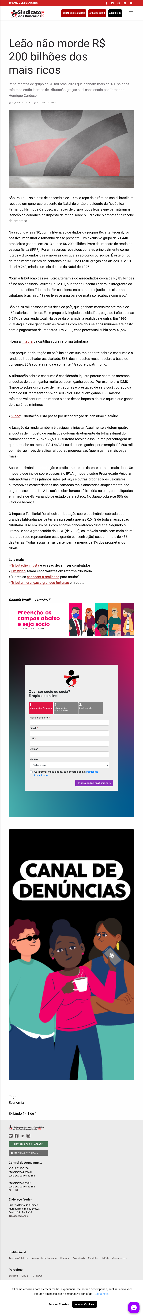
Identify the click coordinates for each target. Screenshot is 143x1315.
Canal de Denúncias (74, 13)
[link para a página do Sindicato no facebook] (106, 3)
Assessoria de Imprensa (44, 1258)
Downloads (79, 1258)
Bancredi (13, 1275)
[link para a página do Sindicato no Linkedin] (124, 3)
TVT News (36, 1275)
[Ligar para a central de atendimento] (10, 1190)
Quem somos (119, 1258)
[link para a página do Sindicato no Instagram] (118, 3)
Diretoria (65, 1258)
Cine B (24, 1275)
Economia (16, 1102)
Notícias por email (26, 1153)
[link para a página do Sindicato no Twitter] (112, 3)
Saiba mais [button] (101, 1293)
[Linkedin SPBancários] (23, 1135)
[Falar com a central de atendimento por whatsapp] (17, 1190)
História (105, 1258)
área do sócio (97, 13)
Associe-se (115, 13)
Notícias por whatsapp (28, 1144)
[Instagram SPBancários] (29, 1135)
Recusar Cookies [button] (58, 1304)
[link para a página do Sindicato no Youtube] (131, 3)
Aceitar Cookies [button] (84, 1304)
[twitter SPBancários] (11, 1135)
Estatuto (92, 1258)
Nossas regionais (18, 1216)
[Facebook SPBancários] (17, 1135)
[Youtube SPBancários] (35, 1135)
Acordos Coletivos (18, 1258)
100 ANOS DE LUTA (24, 2)
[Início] (44, 13)
